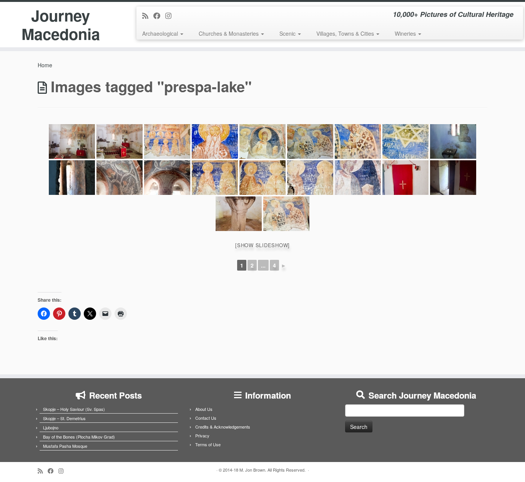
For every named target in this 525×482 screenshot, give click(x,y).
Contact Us (205, 418)
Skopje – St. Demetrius (64, 418)
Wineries (406, 33)
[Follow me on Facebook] (159, 15)
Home (45, 65)
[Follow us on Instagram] (170, 15)
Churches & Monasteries (229, 33)
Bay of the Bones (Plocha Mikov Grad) (79, 437)
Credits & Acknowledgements (222, 427)
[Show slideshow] (262, 245)
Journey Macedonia (61, 24)
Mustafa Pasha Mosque (65, 446)
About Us (204, 409)
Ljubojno (50, 427)
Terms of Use (208, 444)
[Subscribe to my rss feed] (147, 15)
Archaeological (160, 33)
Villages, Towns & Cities (345, 33)
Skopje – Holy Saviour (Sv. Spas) (74, 409)
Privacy (202, 435)
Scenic (288, 33)
